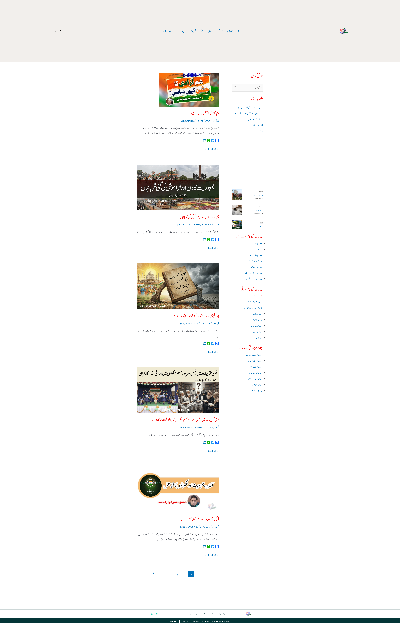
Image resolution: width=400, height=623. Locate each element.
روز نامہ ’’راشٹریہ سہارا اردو (255, 373)
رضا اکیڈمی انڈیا (258, 338)
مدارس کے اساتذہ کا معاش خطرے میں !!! (250, 108)
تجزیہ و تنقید (261, 207)
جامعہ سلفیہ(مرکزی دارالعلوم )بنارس (252, 273)
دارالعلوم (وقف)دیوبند (256, 255)
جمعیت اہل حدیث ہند (256, 326)
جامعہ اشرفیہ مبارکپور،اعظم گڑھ (254, 279)
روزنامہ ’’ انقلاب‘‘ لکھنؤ (255, 367)
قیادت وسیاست (214, 225)
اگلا (152, 574)
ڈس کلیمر (211, 613)
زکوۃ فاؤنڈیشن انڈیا (257, 332)
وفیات (182, 31)
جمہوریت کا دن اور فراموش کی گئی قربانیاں (199, 217)
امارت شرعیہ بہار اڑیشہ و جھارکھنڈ (253, 308)
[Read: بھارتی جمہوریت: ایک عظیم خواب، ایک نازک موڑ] (178, 286)
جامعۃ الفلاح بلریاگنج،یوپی (255, 267)
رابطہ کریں (189, 613)
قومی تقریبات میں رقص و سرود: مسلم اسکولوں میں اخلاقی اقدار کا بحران (185, 420)
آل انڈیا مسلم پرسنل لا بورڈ (255, 302)
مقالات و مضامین (233, 31)
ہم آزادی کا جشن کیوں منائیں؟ (204, 113)
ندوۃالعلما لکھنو (258, 249)
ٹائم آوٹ (260, 131)
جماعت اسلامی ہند (257, 320)
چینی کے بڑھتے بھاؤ (257, 125)
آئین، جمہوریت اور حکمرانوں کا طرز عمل (200, 519)
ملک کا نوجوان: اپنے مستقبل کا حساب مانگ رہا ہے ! (248, 114)
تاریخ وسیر (219, 31)
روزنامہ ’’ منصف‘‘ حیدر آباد (254, 361)
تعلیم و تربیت (215, 427)
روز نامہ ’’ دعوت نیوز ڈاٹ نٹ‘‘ (253, 355)
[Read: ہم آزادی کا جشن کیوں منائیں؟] (178, 90)
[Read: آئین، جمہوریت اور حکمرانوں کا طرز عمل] (178, 489)
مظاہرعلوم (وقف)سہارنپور (255, 261)
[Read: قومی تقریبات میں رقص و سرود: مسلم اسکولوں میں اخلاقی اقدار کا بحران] (178, 390)
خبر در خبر (192, 31)
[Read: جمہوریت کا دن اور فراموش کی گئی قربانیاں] (178, 187)
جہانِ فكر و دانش (205, 31)
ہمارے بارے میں (169, 31)
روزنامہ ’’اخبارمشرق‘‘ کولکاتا (254, 379)
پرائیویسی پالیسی (221, 613)
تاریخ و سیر (216, 121)
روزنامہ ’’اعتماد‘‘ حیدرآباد (255, 385)
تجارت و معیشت (261, 191)
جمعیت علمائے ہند (257, 314)
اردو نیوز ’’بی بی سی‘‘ (257, 391)
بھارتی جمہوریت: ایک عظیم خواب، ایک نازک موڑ (195, 316)
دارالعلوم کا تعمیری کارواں (255, 119)
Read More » (212, 149)
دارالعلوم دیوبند (258, 243)
